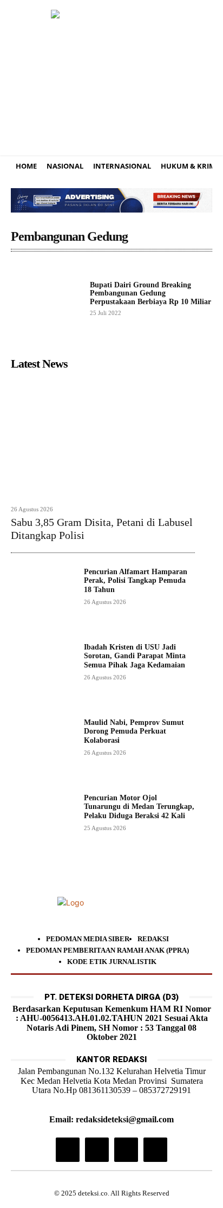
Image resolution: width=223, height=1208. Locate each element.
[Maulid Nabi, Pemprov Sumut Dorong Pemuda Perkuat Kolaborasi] (43, 750)
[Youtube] (155, 1149)
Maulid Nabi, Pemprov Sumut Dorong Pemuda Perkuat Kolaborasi (134, 731)
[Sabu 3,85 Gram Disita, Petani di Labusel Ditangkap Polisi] (103, 437)
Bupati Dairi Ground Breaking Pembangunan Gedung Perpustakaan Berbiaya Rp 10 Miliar (150, 293)
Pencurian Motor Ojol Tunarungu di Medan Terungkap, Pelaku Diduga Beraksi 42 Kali (139, 807)
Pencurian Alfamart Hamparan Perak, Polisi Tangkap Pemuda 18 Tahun (135, 581)
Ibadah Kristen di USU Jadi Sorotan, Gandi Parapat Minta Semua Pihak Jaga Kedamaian (135, 656)
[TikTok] (97, 1149)
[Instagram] (68, 1149)
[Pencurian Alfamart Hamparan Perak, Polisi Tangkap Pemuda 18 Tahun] (43, 600)
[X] (126, 1149)
